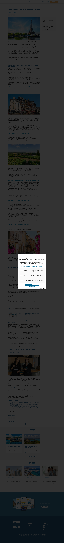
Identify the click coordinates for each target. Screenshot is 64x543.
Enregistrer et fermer (32, 286)
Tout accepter (28, 284)
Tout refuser (36, 284)
